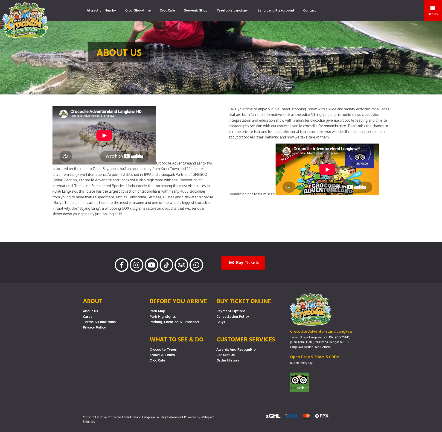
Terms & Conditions (99, 322)
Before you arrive (178, 301)
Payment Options (230, 311)
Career (88, 316)
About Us (90, 311)
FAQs (220, 322)
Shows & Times (162, 355)
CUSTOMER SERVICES (245, 339)
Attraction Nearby (101, 10)
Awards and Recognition (237, 349)
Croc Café (167, 10)
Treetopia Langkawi (233, 10)
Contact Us (225, 355)
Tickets (432, 13)
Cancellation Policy (232, 316)
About (92, 301)
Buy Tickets (247, 262)
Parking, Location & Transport (175, 322)
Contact (309, 10)
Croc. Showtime (138, 10)
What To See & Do (176, 339)
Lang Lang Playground (276, 10)
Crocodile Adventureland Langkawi (131, 417)
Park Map (157, 311)
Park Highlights (163, 316)
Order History (227, 360)
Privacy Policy (94, 327)
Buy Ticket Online (243, 301)
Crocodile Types (163, 349)
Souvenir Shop (195, 10)
